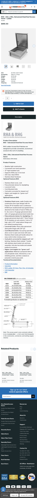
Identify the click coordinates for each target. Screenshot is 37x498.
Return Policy (23, 437)
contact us (15, 1)
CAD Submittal (9, 270)
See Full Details (6, 85)
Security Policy (23, 439)
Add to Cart (20, 104)
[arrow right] (34, 46)
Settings (5, 495)
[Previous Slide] (31, 349)
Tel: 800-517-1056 (24, 451)
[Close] (35, 2)
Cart (35, 7)
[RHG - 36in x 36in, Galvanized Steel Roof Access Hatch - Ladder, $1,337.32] (9, 361)
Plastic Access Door (6, 451)
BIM (6, 272)
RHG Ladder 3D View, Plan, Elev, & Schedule (19, 268)
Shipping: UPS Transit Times (27, 429)
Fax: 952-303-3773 (25, 453)
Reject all (14, 495)
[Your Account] (31, 7)
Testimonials (23, 420)
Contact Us (22, 457)
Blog (21, 406)
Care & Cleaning (24, 411)
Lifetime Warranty (24, 433)
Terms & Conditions (25, 441)
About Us (22, 418)
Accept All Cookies (27, 495)
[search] (34, 11)
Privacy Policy (23, 435)
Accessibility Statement (26, 427)
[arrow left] (3, 46)
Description (18, 117)
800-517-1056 (7, 1)
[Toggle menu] (2, 6)
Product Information (11, 264)
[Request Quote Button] (3, 489)
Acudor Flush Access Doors (8, 421)
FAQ (21, 408)
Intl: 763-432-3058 (25, 455)
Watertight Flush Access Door (8, 445)
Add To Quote (19, 109)
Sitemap (22, 444)
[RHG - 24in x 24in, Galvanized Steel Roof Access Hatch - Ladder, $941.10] (27, 361)
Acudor (3, 20)
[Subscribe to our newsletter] (33, 396)
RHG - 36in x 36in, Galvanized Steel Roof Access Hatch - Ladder (8, 374)
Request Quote (24, 459)
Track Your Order (24, 431)
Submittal (8, 266)
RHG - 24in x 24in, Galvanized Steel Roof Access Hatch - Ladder (26, 374)
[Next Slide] (34, 349)
